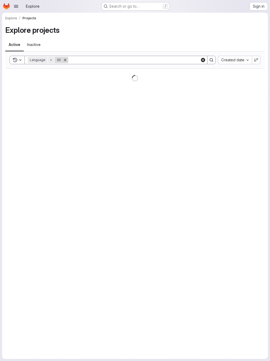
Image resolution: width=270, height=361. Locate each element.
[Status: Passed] (204, 357)
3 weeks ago (236, 202)
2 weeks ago (236, 153)
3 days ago (237, 81)
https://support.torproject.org (99, 112)
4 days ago (237, 96)
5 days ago (237, 128)
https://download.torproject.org (104, 330)
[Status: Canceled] (204, 244)
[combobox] (231, 60)
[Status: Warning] (204, 340)
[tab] (14, 44)
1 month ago (236, 289)
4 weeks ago (236, 265)
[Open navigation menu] (16, 6)
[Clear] (199, 60)
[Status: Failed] (204, 260)
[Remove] (65, 60)
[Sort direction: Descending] (252, 60)
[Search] (207, 60)
